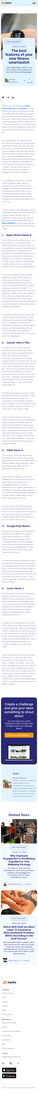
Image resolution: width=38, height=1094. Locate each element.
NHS (3, 1044)
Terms (4, 1010)
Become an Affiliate (9, 1023)
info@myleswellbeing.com (11, 1057)
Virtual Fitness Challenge (11, 1031)
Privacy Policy (7, 1014)
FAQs (4, 997)
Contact (5, 1006)
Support (5, 1001)
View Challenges (8, 1048)
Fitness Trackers (8, 993)
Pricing (4, 1027)
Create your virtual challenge (18, 735)
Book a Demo (6, 1035)
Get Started (6, 1040)
